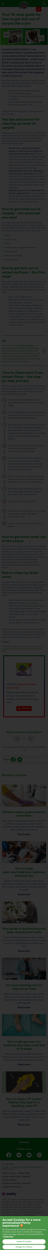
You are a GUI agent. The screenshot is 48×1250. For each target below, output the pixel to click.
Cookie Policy (8, 1237)
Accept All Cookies (24, 1242)
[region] (24, 1233)
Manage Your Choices (24, 1247)
